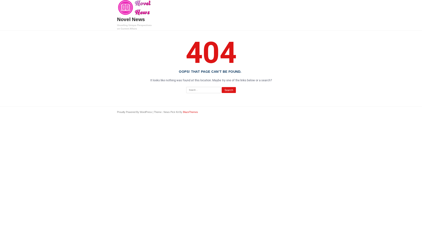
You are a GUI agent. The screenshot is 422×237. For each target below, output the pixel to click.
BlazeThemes (190, 112)
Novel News (131, 19)
